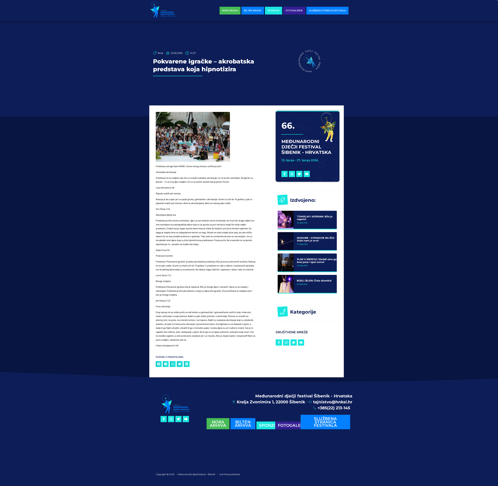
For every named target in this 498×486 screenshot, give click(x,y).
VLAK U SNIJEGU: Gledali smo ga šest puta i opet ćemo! (317, 261)
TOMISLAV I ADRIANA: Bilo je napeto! (315, 218)
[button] (159, 364)
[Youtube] (307, 174)
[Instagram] (292, 174)
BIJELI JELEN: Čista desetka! (314, 280)
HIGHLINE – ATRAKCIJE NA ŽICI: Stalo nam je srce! (316, 239)
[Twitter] (299, 174)
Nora (160, 53)
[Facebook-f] (284, 174)
